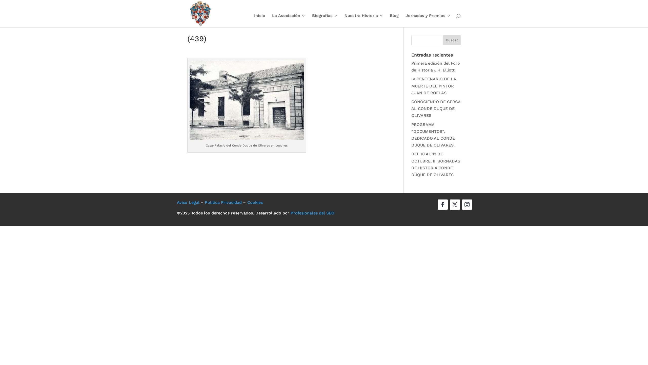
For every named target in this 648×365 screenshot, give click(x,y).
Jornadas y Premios (426, 16)
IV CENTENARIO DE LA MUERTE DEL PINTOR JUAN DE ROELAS (433, 86)
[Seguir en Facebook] (443, 204)
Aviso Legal (188, 202)
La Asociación (286, 16)
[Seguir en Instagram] (467, 204)
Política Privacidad (223, 202)
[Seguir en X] (455, 204)
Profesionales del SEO (312, 213)
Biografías (322, 16)
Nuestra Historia (361, 16)
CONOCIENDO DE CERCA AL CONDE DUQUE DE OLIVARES (435, 108)
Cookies (255, 202)
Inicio (259, 16)
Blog (394, 16)
